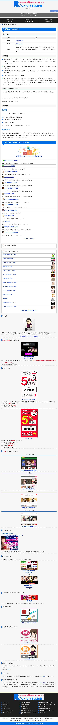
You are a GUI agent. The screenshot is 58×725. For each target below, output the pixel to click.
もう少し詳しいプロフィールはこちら (29, 336)
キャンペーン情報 (25, 704)
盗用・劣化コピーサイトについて (46, 710)
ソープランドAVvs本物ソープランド (47, 704)
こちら (8, 669)
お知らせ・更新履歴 (25, 702)
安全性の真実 (6, 704)
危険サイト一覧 (6, 708)
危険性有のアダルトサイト (9, 302)
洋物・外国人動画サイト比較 (11, 199)
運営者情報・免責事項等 (44, 708)
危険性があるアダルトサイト (11, 226)
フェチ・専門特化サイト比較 (10, 286)
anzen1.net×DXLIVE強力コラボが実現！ (29, 357)
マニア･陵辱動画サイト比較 (11, 188)
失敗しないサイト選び (29, 21)
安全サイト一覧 (6, 706)
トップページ (6, 702)
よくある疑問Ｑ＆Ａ (48, 21)
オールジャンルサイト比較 (10, 171)
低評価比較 (7, 221)
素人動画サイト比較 (9, 177)
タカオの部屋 (42, 706)
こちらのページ (43, 682)
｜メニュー (54, 11)
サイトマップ (42, 712)
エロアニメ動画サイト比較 (10, 210)
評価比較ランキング (48, 19)
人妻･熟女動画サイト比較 (10, 182)
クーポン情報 (24, 706)
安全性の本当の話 (9, 21)
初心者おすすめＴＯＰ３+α (10, 160)
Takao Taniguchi (19, 40)
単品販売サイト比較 (9, 215)
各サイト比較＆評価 (7, 712)
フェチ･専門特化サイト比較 (11, 204)
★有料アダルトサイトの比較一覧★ (29, 310)
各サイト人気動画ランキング (45, 702)
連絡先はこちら (19, 43)
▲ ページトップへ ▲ (29, 238)
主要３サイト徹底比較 (9, 166)
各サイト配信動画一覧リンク (27, 710)
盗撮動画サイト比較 (9, 193)
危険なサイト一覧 (29, 19)
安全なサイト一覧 (9, 19)
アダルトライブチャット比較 (11, 232)
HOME (1, 24)
